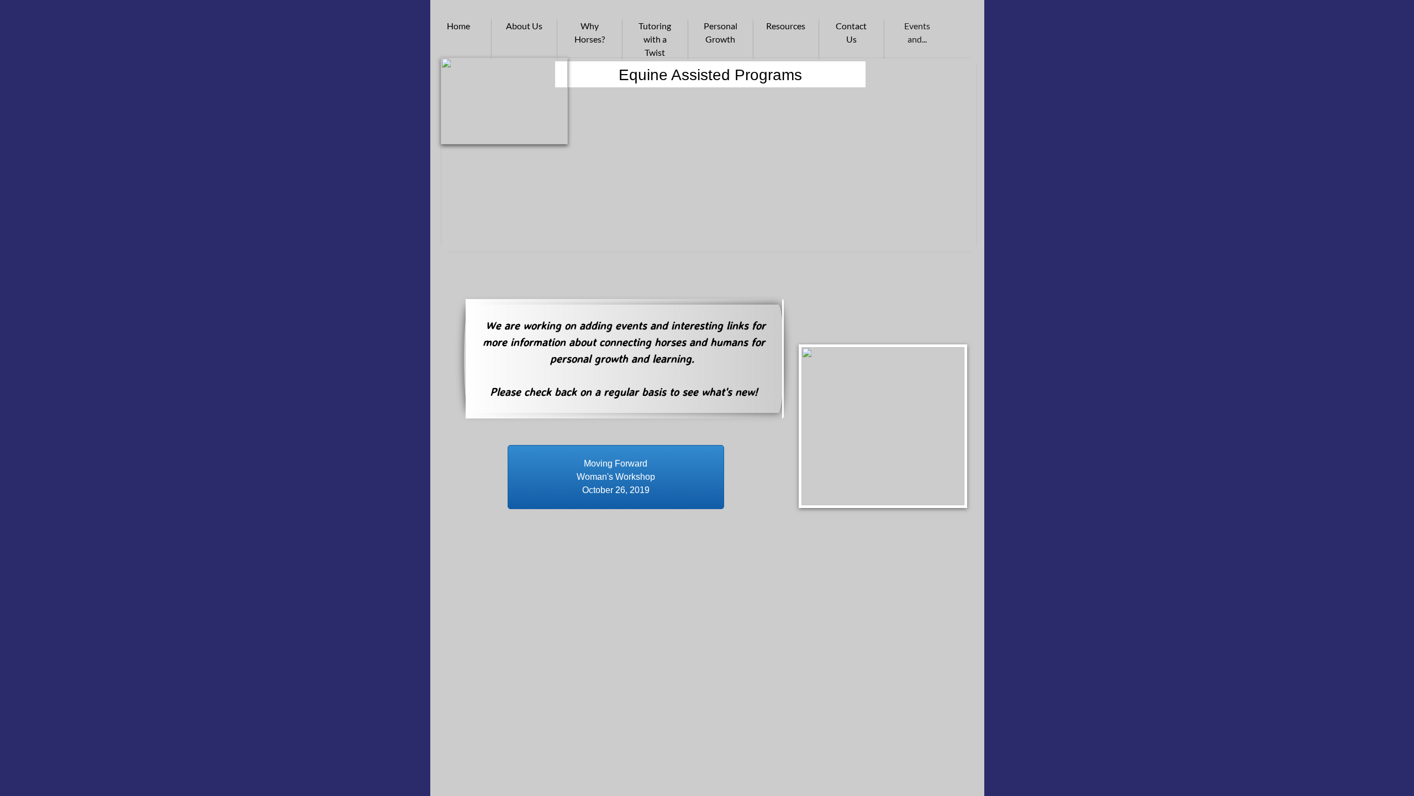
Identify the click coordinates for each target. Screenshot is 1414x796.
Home (458, 25)
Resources (785, 25)
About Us (524, 25)
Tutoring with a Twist (655, 38)
